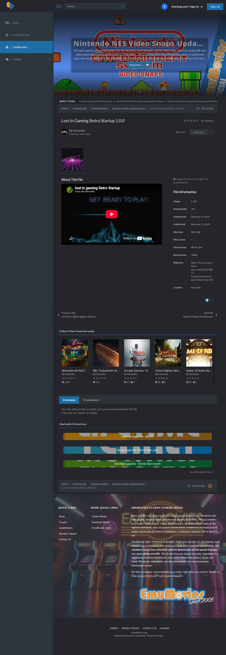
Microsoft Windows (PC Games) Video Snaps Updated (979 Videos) (176, 101)
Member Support (68, 533)
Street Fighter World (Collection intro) (179, 370)
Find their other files (80, 134)
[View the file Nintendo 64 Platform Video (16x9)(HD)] (75, 353)
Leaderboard (65, 528)
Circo (220, 90)
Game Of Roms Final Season (204, 370)
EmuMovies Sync (101, 528)
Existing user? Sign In (186, 6)
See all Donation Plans (200, 472)
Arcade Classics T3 (136, 370)
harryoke (79, 130)
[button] (214, 55)
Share (182, 132)
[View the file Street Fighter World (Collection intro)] (168, 353)
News (62, 516)
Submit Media (99, 516)
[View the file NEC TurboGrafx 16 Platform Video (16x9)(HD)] (106, 353)
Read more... (135, 64)
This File (71, 6)
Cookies (165, 628)
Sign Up (215, 6)
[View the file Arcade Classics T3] (137, 353)
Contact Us (65, 539)
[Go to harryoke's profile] (64, 132)
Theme (114, 628)
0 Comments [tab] (91, 400)
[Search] (122, 6)
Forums (63, 522)
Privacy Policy (131, 628)
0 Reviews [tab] (69, 400)
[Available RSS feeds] (210, 485)
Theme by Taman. (155, 636)
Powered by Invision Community (129, 636)
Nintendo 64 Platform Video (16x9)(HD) (86, 370)
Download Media (100, 522)
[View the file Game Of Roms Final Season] (199, 353)
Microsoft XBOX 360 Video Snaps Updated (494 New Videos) (123, 101)
